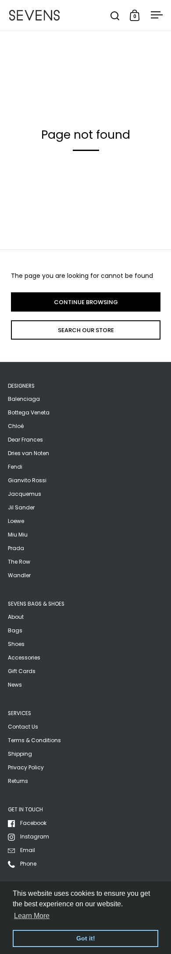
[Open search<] (115, 15)
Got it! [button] (85, 938)
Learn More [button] (32, 915)
